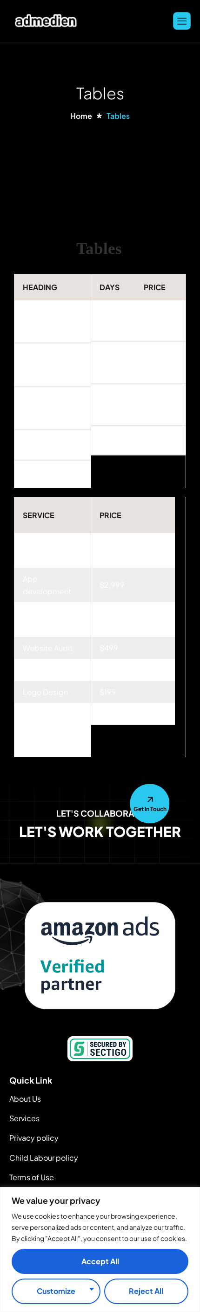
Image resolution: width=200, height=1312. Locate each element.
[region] (100, 1249)
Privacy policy (34, 1138)
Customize (56, 1291)
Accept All (100, 1261)
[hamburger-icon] (182, 20)
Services (24, 1118)
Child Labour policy (43, 1158)
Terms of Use (31, 1177)
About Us (25, 1099)
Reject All (146, 1291)
